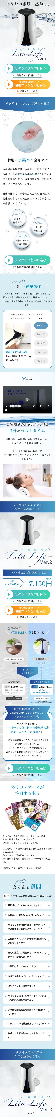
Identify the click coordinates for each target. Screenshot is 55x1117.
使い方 (6, 896)
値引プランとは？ (28, 91)
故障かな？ (33, 896)
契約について (46, 896)
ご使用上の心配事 (19, 896)
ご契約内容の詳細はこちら (28, 75)
